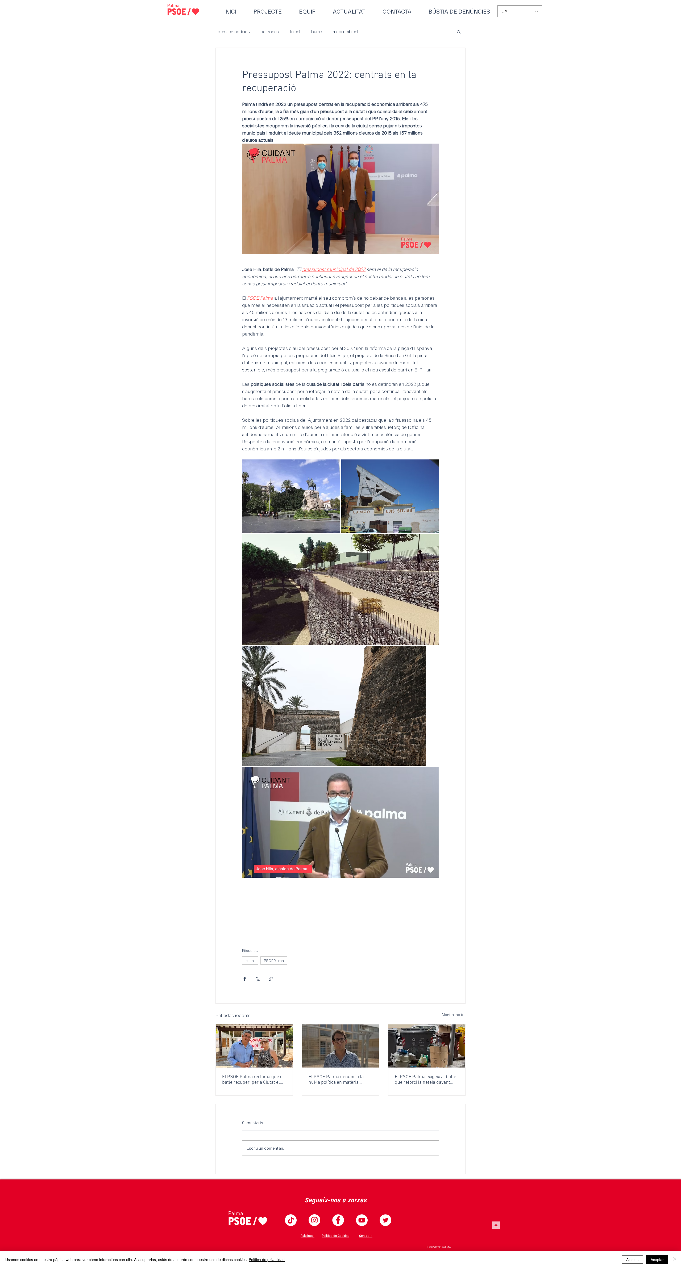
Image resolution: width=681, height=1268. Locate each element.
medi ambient (346, 31)
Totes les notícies (232, 31)
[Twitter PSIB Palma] (385, 1220)
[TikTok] (291, 1220)
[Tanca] (674, 1259)
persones (269, 31)
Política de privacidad (267, 1259)
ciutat (250, 960)
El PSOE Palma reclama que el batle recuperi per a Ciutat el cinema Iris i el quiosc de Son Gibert (253, 1079)
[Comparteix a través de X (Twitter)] (257, 978)
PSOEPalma (274, 960)
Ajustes (632, 1259)
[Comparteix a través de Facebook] (244, 978)
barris (316, 31)
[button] (458, 32)
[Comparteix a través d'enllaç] (270, 978)
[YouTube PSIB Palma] (362, 1220)
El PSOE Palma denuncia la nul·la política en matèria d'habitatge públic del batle (336, 1079)
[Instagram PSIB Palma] (314, 1220)
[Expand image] (291, 496)
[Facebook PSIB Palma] (338, 1220)
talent (295, 31)
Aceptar (657, 1259)
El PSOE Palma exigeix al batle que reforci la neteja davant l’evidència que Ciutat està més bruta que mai (426, 1079)
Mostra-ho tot (454, 1014)
